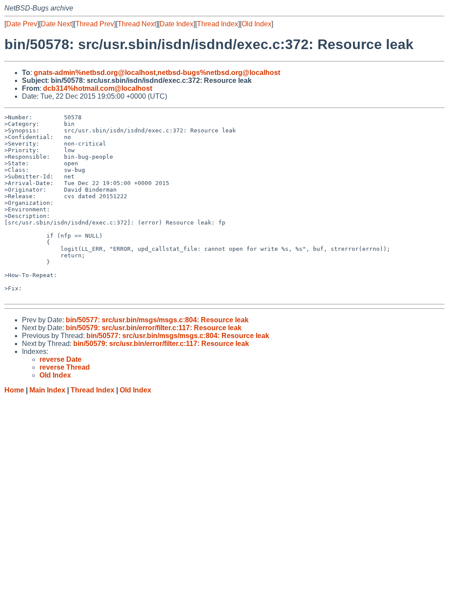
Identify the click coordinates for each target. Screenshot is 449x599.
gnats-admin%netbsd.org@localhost (95, 72)
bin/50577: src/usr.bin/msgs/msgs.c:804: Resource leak (157, 320)
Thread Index (217, 24)
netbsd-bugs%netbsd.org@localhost (218, 72)
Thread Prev (94, 24)
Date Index (176, 24)
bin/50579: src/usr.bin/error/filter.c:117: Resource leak (154, 328)
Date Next (56, 24)
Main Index (47, 390)
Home (14, 390)
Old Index (256, 24)
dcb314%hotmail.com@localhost (97, 88)
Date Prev (21, 24)
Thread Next (137, 24)
